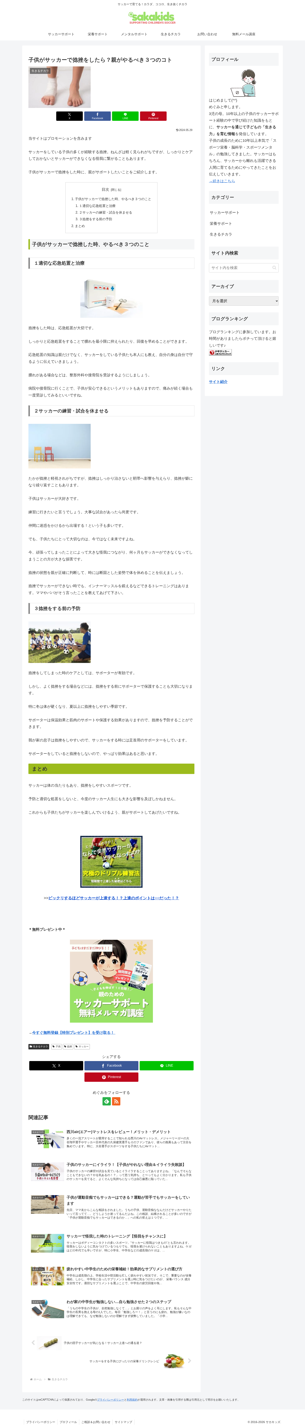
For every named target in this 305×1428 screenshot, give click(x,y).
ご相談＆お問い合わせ (95, 1422)
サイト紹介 (218, 382)
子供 (58, 1046)
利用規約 (132, 1399)
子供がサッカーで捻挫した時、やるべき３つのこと (113, 199)
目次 (105, 189)
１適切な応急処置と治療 (97, 206)
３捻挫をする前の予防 (95, 219)
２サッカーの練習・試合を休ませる (105, 212)
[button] (274, 267)
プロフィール (68, 1422)
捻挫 (69, 1046)
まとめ (80, 226)
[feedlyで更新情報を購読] (106, 1101)
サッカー (84, 1046)
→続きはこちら (222, 181)
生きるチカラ (40, 1046)
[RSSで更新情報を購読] (116, 1101)
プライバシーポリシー (110, 1399)
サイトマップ (123, 1422)
